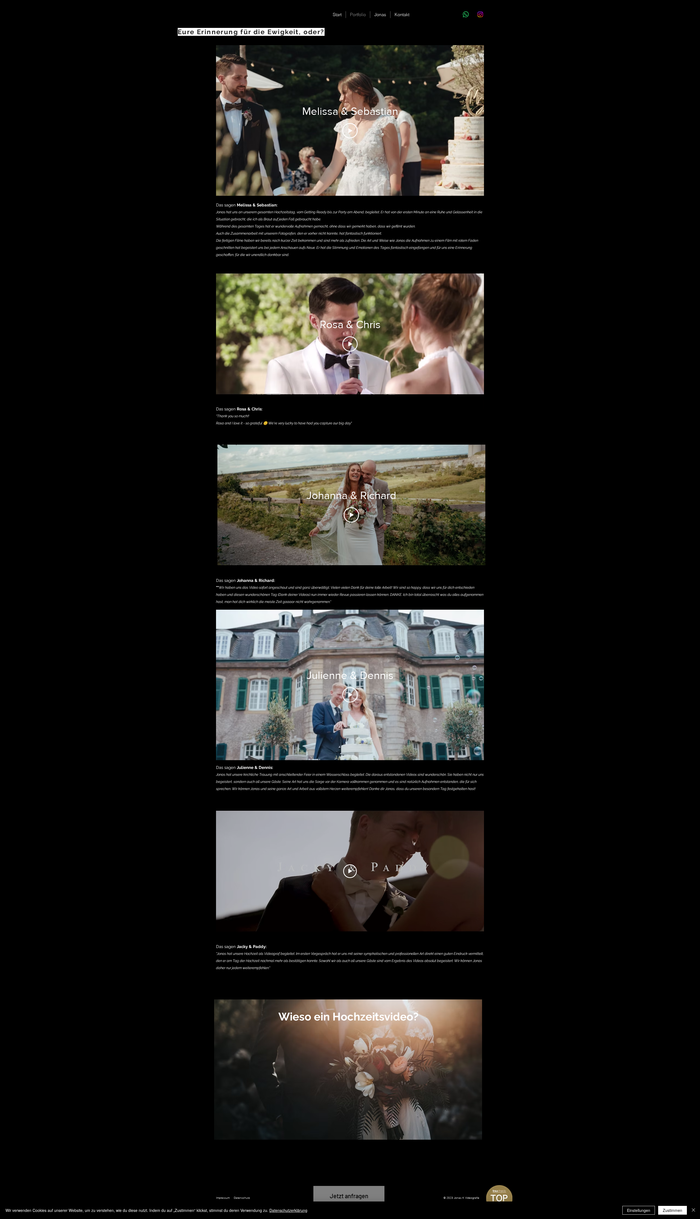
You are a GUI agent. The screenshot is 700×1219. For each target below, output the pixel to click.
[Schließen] (693, 1210)
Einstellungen (638, 1210)
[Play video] (350, 871)
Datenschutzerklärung (288, 1210)
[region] (348, 1069)
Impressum (223, 1198)
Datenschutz (242, 1198)
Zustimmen (672, 1210)
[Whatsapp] (465, 14)
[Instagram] (480, 14)
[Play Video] (350, 130)
